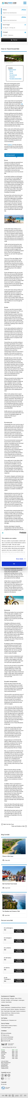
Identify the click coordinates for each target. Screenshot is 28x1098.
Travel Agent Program (6, 1027)
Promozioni (3, 1009)
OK (14, 563)
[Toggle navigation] (25, 2)
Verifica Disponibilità (19, 930)
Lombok (3, 1002)
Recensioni (22, 1009)
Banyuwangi (6, 998)
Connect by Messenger (8, 1037)
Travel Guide (6, 1011)
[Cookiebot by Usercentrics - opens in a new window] (19, 533)
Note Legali (12, 1011)
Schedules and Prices (16, 1007)
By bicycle (12, 76)
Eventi (8, 1009)
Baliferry (10, 144)
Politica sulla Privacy (5, 1013)
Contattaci (11, 1015)
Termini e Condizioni (20, 1011)
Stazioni (23, 1007)
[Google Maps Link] (2, 1078)
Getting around (12, 69)
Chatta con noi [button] (6, 1035)
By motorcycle (13, 75)
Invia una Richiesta (7, 1033)
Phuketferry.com (4, 1020)
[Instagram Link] (9, 1075)
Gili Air (19, 998)
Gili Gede (3, 1000)
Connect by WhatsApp (8, 1039)
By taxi (11, 73)
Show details (19, 559)
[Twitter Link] (5, 1075)
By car (11, 71)
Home (2, 1007)
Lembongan (21, 1000)
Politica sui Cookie (15, 1013)
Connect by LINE (6, 1040)
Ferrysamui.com (12, 1020)
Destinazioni (7, 1007)
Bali (22, 104)
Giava (16, 998)
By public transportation (15, 78)
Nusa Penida (8, 1002)
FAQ (2, 1011)
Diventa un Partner (12, 1025)
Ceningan (12, 998)
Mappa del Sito (4, 1015)
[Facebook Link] (2, 1075)
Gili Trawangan (14, 1000)
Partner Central (4, 1025)
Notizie (12, 1009)
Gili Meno (8, 1000)
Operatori (17, 1009)
